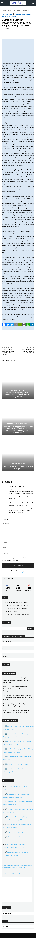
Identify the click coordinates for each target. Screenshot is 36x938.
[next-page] (6, 475)
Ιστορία (11, 10)
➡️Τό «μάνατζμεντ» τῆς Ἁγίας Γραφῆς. (17, 764)
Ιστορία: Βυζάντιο (17, 390)
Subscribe (29, 583)
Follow (18, 583)
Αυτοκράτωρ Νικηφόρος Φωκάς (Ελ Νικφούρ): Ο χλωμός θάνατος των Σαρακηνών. (18, 395)
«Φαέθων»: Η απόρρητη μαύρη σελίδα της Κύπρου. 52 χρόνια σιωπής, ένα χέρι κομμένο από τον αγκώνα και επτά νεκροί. (18, 430)
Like (7, 583)
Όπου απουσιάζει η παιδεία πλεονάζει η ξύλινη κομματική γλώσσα (8, 352)
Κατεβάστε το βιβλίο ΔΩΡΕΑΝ (11, 874)
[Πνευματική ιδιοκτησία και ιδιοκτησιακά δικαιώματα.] (18, 453)
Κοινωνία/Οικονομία (17, 464)
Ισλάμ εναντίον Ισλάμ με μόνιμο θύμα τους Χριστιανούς (27, 351)
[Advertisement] (17, 889)
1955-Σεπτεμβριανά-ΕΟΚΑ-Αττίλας (18, 424)
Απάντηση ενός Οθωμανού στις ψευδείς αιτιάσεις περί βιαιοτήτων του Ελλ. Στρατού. (18, 697)
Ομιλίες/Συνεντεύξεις (9, 16)
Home (4, 10)
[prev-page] (3, 475)
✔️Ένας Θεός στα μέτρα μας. (14, 832)
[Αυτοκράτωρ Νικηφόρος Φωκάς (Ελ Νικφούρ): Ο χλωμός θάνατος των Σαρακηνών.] (18, 381)
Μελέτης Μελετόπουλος (23, 14)
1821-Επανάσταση (23, 10)
